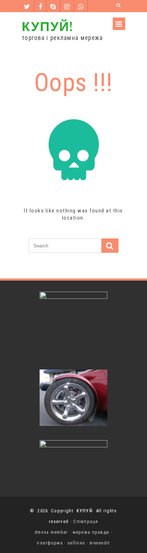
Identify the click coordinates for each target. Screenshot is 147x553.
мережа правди (91, 532)
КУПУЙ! (47, 25)
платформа (50, 543)
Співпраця (85, 521)
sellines (76, 543)
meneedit (100, 543)
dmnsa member (51, 532)
